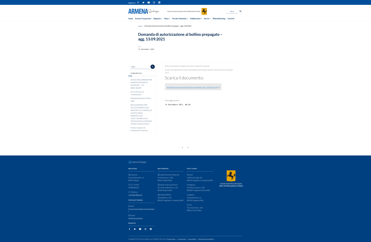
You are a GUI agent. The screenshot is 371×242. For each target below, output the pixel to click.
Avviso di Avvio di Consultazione (137, 93)
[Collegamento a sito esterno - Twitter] (143, 3)
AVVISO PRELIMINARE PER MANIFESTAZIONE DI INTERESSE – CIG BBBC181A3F (141, 84)
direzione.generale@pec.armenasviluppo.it (141, 210)
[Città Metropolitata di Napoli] (187, 11)
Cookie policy (182, 239)
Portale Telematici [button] (179, 18)
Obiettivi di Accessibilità (205, 239)
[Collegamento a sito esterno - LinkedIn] (159, 3)
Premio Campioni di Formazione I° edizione (139, 129)
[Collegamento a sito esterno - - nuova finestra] (231, 179)
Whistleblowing (219, 18)
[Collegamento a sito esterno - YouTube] (149, 3)
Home (130, 18)
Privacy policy (171, 239)
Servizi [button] (206, 18)
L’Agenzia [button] (157, 18)
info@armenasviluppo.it (135, 218)
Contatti (230, 18)
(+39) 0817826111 (135, 195)
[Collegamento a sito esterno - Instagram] (154, 3)
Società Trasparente (143, 18)
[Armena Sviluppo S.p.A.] (143, 11)
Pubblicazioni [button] (195, 18)
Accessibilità (192, 239)
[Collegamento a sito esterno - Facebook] (138, 3)
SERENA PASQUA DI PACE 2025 (141, 99)
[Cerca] (240, 11)
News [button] (166, 18)
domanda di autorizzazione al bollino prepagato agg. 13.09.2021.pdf (192, 87)
